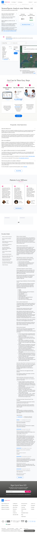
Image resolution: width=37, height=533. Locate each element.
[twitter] (33, 521)
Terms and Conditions (10, 528)
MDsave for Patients (5, 505)
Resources (15, 509)
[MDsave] (6, 2)
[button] (9, 14)
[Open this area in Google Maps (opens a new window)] (21, 67)
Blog (22, 514)
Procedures (33, 505)
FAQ (22, 511)
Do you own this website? (26, 51)
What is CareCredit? (9, 38)
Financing (23, 507)
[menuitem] (14, 2)
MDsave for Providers (5, 507)
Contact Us (15, 512)
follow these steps (32, 156)
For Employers (20, 2)
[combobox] (19, 43)
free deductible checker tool (24, 158)
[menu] (19, 2)
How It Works (23, 505)
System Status (26, 528)
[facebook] (29, 521)
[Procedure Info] (22, 16)
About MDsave (15, 505)
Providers (32, 507)
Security (17, 528)
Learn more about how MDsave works (9, 30)
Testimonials (23, 516)
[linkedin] (35, 521)
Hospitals (32, 509)
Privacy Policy (22, 494)
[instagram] (31, 521)
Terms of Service (27, 494)
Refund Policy (23, 509)
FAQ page (25, 166)
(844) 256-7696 (17, 106)
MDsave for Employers (5, 509)
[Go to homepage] (6, 500)
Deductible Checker (24, 512)
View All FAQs (18, 170)
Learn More (16, 50)
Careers (14, 511)
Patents (21, 528)
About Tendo (15, 507)
